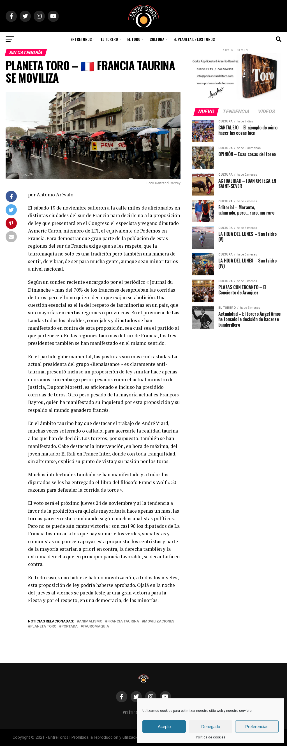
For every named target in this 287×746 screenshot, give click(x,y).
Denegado (210, 726)
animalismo (90, 621)
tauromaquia (96, 626)
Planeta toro (43, 626)
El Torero (109, 39)
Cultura (157, 39)
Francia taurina (123, 621)
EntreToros (81, 39)
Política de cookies (210, 737)
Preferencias (257, 726)
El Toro (133, 39)
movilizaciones (159, 621)
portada (69, 626)
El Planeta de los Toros (194, 39)
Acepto (164, 726)
